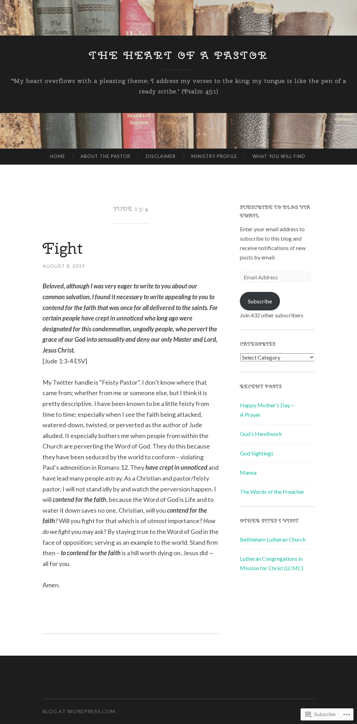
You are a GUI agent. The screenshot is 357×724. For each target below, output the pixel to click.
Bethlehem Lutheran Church (273, 539)
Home (57, 156)
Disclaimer (161, 156)
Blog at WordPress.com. (79, 711)
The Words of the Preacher (272, 491)
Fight (63, 248)
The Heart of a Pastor (178, 55)
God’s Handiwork (261, 433)
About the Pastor (105, 156)
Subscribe (260, 301)
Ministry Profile (214, 156)
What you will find (278, 156)
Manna (248, 472)
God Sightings (256, 453)
